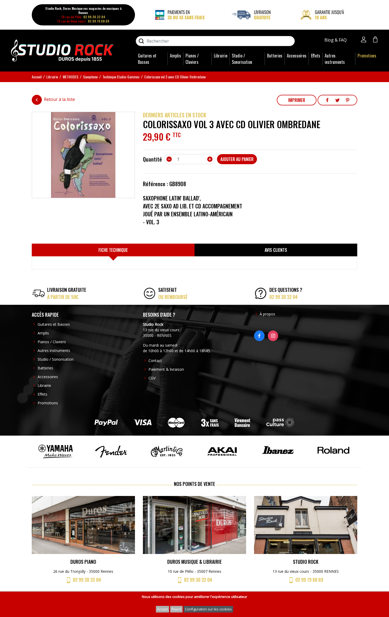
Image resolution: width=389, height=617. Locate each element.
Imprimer (296, 100)
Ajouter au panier (237, 159)
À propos (267, 313)
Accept (162, 609)
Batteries (274, 55)
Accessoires (296, 55)
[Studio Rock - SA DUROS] (62, 50)
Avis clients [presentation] (276, 250)
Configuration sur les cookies (208, 609)
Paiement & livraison (166, 369)
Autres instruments (335, 58)
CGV (152, 378)
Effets (315, 55)
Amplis (175, 55)
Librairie (220, 55)
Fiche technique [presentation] (113, 250)
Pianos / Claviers (192, 58)
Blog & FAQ (336, 40)
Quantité (152, 159)
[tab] (113, 250)
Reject (176, 609)
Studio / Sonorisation (242, 58)
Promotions (367, 55)
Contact (155, 360)
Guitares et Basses (147, 58)
